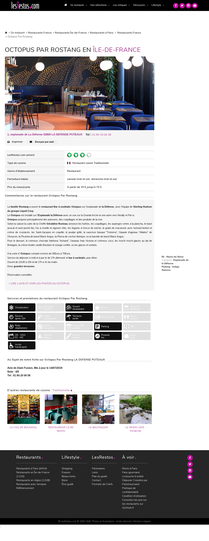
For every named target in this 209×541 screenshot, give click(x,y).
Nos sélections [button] (98, 5)
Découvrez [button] (139, 5)
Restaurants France (40, 33)
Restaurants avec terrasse (31, 484)
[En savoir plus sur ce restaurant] (23, 409)
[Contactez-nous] (195, 5)
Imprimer (17, 142)
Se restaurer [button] (77, 5)
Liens (95, 472)
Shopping (67, 468)
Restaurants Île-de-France (71, 33)
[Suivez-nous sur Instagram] (188, 5)
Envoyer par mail (44, 141)
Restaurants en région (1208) (33, 480)
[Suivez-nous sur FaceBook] (175, 5)
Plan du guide (99, 476)
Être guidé (67, 484)
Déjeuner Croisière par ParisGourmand (134, 482)
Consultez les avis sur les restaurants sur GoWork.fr (134, 504)
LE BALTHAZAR (98, 427)
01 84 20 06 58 (101, 135)
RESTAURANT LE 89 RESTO (60, 429)
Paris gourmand (131, 472)
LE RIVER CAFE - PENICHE (135, 429)
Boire (65, 480)
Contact (96, 480)
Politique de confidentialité (130, 490)
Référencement (25, 488)
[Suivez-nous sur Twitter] (182, 5)
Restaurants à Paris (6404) (31, 468)
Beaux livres (68, 476)
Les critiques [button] (120, 5)
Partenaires (98, 468)
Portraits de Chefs (102, 484)
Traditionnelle (61, 390)
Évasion (66, 472)
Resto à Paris (129, 468)
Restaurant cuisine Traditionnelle (90, 163)
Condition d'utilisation (134, 496)
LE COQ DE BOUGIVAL (23, 427)
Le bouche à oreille (133, 476)
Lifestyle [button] (156, 5)
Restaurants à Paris (101, 33)
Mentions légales (142, 521)
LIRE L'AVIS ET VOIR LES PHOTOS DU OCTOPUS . (41, 283)
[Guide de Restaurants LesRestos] (25, 5)
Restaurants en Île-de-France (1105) (32, 474)
